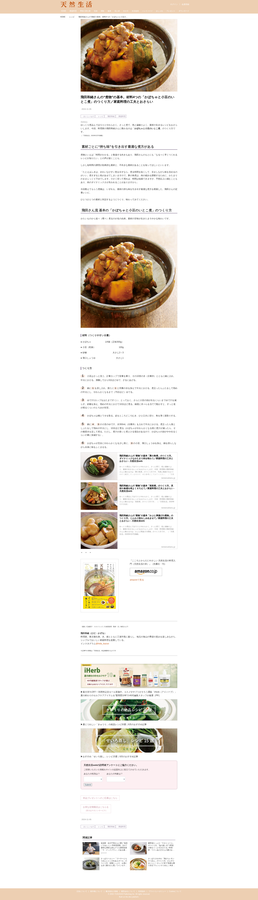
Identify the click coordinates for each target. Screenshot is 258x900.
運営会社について (128, 891)
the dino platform (132, 897)
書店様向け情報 (112, 891)
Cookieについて (175, 891)
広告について (82, 891)
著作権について (96, 891)
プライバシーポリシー (157, 891)
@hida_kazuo (102, 643)
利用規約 (141, 891)
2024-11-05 (86, 109)
